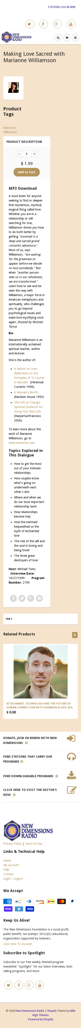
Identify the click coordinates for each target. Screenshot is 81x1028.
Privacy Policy (12, 843)
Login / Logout (13, 878)
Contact (8, 874)
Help (6, 869)
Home (7, 860)
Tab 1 (9, 618)
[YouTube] (71, 24)
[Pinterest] (57, 24)
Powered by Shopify (40, 1019)
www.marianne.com (21, 442)
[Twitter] (29, 24)
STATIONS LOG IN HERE (62, 7)
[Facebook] (43, 24)
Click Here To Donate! (17, 944)
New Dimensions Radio (30, 1010)
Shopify (52, 1010)
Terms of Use (33, 843)
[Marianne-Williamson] (13, 87)
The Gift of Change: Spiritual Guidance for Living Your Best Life (28, 407)
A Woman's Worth (26, 392)
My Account (11, 865)
